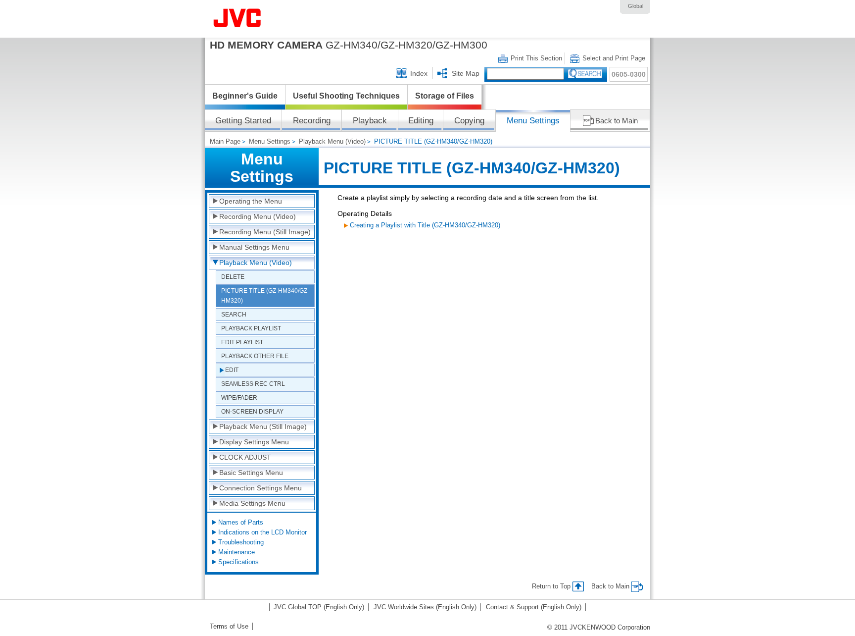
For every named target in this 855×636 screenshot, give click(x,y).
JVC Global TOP (319, 607)
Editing (420, 120)
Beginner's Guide (245, 96)
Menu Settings (533, 120)
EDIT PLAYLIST (242, 342)
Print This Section (536, 58)
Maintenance (236, 552)
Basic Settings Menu (251, 473)
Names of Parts (240, 522)
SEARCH (233, 314)
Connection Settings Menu (260, 488)
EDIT (231, 370)
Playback (370, 120)
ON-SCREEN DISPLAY (252, 411)
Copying (469, 120)
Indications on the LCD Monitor (262, 532)
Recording (312, 120)
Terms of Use (229, 626)
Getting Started (243, 120)
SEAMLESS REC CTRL (253, 383)
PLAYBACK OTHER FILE (254, 356)
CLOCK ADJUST (245, 457)
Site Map (465, 73)
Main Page (225, 141)
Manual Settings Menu (254, 247)
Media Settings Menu (252, 503)
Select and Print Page (613, 58)
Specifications (238, 562)
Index (419, 73)
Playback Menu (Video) (332, 141)
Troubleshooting (241, 542)
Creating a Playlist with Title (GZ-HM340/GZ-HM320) (425, 225)
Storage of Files (444, 96)
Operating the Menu (250, 201)
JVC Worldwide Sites (425, 607)
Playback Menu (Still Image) (263, 426)
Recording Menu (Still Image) (265, 232)
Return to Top (551, 586)
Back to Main (616, 120)
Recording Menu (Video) (257, 216)
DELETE (232, 276)
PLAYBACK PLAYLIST (251, 328)
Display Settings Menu (254, 442)
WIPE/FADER (239, 397)
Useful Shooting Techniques (346, 96)
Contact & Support (533, 607)
